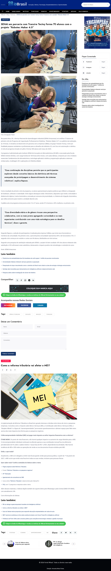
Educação (28, 314)
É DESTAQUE (35, 11)
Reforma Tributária (16, 481)
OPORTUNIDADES (54, 11)
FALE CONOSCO (83, 11)
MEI (47, 532)
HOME (7, 11)
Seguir (103, 62)
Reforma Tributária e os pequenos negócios (19, 470)
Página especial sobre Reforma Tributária (14, 466)
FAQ (4, 484)
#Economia (5, 361)
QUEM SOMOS (16, 11)
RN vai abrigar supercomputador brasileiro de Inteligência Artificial (21, 504)
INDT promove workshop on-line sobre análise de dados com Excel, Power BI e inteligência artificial (31, 515)
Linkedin (40, 305)
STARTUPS (65, 11)
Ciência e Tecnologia (14, 314)
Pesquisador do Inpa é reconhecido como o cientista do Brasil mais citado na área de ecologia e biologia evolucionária (36, 265)
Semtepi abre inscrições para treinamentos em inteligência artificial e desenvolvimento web (29, 269)
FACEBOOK (24, 305)
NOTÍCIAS (26, 11)
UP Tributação (7, 474)
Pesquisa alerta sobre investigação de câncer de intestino (19, 272)
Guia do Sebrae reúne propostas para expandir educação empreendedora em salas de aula (28, 511)
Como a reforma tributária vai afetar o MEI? (15, 508)
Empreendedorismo (36, 532)
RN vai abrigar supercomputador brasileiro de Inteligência (61, 543)
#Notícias (5, 19)
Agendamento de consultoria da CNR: (13, 477)
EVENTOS (44, 11)
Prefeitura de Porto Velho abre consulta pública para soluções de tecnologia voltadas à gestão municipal (33, 518)
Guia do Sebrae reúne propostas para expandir (22, 543)
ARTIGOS (73, 11)
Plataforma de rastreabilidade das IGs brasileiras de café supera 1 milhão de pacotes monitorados (31, 258)
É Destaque (12, 532)
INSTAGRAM (8, 305)
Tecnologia (49, 314)
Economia (23, 532)
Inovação (38, 314)
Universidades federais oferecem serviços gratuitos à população (21, 262)
